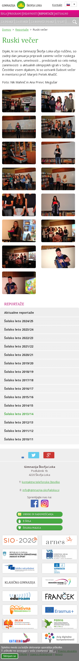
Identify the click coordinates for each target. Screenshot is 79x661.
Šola (4, 13)
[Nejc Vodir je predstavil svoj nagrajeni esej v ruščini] (59, 153)
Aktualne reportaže (19, 313)
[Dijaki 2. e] (20, 205)
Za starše (22, 21)
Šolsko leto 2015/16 (18, 397)
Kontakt (57, 5)
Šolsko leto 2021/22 (18, 346)
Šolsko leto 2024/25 (18, 321)
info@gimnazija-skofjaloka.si (41, 490)
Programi (14, 13)
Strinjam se (9, 656)
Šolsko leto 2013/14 (18, 414)
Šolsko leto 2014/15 (18, 405)
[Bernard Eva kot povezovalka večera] (20, 127)
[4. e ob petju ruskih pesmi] (59, 231)
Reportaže (46, 13)
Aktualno (61, 13)
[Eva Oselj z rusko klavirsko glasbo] (20, 153)
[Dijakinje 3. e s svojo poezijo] (59, 127)
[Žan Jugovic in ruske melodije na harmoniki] (59, 257)
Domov (6, 29)
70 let (61, 21)
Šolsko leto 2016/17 (18, 389)
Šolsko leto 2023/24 (18, 329)
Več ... (52, 650)
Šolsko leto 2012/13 (18, 422)
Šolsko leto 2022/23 (18, 338)
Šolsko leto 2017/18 (18, 380)
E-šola (27, 521)
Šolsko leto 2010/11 (18, 439)
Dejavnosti (30, 13)
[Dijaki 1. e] (20, 179)
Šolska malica (32, 527)
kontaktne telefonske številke (41, 482)
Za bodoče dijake (42, 21)
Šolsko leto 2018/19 (18, 372)
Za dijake (7, 21)
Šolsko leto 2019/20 (18, 363)
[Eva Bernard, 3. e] (20, 231)
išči (75, 22)
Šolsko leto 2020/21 (18, 355)
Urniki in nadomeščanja (38, 514)
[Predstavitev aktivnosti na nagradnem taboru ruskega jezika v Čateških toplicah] (59, 179)
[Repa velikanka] (59, 101)
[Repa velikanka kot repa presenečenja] (20, 101)
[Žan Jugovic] (20, 282)
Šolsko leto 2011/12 (18, 431)
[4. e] (20, 257)
